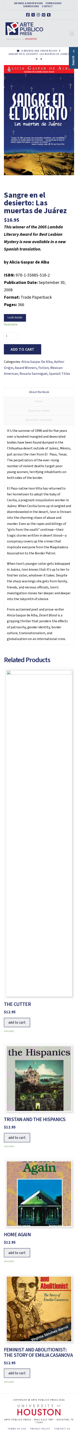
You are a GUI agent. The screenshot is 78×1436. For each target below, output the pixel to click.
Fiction (43, 367)
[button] (72, 34)
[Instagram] (39, 14)
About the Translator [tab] (39, 420)
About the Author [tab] (39, 411)
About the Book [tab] (39, 392)
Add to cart (22, 349)
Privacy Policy (40, 1429)
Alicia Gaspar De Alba (36, 361)
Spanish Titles (59, 373)
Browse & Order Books (28, 3)
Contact (47, 6)
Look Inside (15, 317)
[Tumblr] (49, 14)
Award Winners (26, 367)
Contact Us (62, 1429)
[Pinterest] (44, 14)
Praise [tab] (39, 401)
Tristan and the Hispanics (34, 1119)
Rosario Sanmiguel (33, 373)
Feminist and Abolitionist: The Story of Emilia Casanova (38, 1352)
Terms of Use (17, 1429)
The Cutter (17, 1004)
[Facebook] (28, 14)
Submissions (31, 6)
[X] (33, 14)
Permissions (53, 3)
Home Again (17, 1234)
